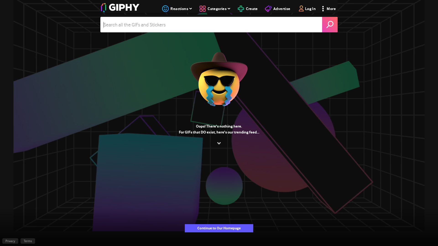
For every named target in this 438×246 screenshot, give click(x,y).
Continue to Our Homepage (219, 228)
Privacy (10, 241)
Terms (28, 241)
